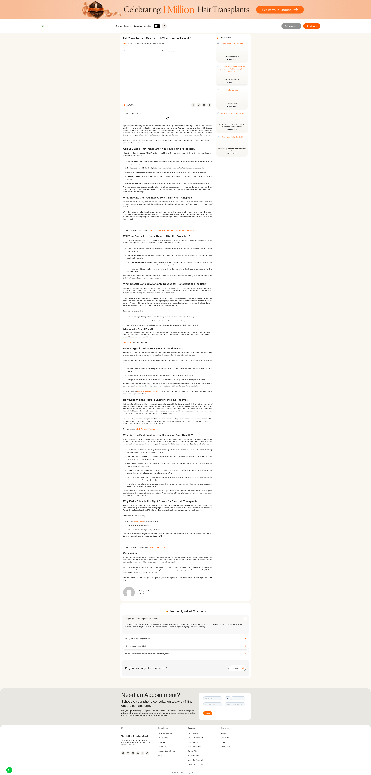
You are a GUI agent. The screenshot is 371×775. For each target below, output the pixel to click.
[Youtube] (138, 753)
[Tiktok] (142, 753)
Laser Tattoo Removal (196, 764)
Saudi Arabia (225, 746)
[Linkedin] (133, 753)
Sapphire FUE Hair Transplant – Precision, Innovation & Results (171, 230)
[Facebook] (123, 753)
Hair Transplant (193, 733)
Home (125, 43)
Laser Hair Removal (195, 760)
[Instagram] (128, 753)
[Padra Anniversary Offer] (185, 9)
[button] (193, 105)
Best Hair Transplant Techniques (149, 391)
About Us (147, 26)
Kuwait (223, 733)
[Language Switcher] (157, 26)
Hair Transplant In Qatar (158, 547)
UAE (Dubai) (225, 738)
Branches (127, 26)
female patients (139, 521)
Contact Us (138, 26)
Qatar (223, 742)
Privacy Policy (163, 738)
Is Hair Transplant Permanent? (146, 429)
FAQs (160, 755)
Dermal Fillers (193, 751)
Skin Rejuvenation (195, 746)
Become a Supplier (165, 733)
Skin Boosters (193, 742)
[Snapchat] (147, 753)
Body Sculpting (193, 755)
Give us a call (128, 342)
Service (119, 26)
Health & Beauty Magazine (167, 751)
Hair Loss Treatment (195, 738)
